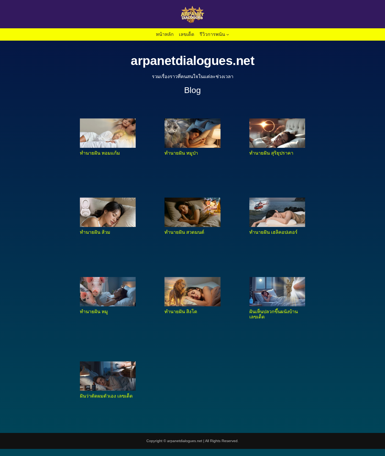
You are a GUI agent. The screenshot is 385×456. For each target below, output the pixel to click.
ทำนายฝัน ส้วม (95, 232)
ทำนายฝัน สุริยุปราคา (271, 153)
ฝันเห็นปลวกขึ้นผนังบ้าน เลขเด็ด (273, 314)
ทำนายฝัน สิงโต (180, 311)
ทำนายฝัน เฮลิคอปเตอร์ (273, 232)
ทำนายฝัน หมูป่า (181, 153)
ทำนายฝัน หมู (94, 311)
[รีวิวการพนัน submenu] (227, 34)
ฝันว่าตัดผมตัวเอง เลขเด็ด (106, 396)
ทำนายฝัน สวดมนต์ (184, 232)
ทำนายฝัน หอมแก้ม (100, 153)
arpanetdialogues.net (192, 61)
